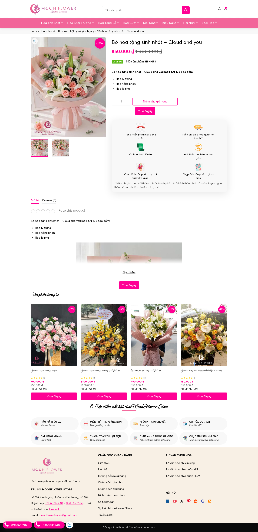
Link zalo (55, 509)
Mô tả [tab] (35, 200)
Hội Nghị (189, 23)
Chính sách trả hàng (111, 489)
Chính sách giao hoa (111, 482)
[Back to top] (251, 525)
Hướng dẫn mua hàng (112, 476)
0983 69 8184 (74, 503)
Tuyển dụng (105, 515)
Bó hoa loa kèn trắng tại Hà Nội (146, 370)
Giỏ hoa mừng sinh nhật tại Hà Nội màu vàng (201, 370)
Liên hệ (102, 469)
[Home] (52, 9)
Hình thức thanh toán (112, 495)
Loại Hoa (208, 23)
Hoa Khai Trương (79, 23)
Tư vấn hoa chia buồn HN (182, 469)
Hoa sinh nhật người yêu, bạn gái (77, 31)
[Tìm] (186, 10)
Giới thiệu (104, 463)
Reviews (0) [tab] (49, 200)
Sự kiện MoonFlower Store (115, 508)
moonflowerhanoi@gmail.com (58, 515)
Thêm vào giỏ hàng (155, 101)
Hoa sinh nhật (50, 23)
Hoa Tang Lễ (107, 23)
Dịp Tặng (149, 23)
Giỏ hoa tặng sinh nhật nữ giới (44, 370)
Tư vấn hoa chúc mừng (180, 463)
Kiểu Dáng (169, 23)
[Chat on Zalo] (69, 524)
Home (34, 31)
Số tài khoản (106, 502)
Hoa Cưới (129, 23)
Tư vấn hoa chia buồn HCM (183, 476)
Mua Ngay (145, 111)
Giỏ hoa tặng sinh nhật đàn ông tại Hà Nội (100, 370)
